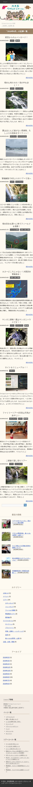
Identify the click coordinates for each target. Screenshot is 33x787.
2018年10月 (6, 670)
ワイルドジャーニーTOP (9, 23)
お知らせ (12, 370)
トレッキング (19, 88)
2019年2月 (6, 664)
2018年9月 (6, 674)
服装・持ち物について (12, 719)
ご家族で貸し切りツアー (16, 461)
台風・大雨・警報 (25, 229)
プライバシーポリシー (12, 726)
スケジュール (9, 731)
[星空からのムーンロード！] (16, 59)
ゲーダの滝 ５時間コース (13, 746)
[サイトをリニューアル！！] (16, 389)
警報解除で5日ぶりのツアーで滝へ (16, 178)
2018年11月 (6, 667)
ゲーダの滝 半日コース (12, 744)
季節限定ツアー (10, 614)
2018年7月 (6, 680)
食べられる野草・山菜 (12, 638)
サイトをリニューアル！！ (16, 367)
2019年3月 (6, 661)
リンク (8, 729)
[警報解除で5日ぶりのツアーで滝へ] (16, 200)
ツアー (12, 40)
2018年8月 (6, 677)
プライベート (19, 325)
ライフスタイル (22, 136)
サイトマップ (9, 724)
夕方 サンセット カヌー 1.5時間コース (16, 755)
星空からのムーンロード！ (16, 37)
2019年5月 (6, 657)
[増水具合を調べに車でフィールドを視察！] (16, 248)
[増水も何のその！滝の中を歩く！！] (16, 107)
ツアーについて (10, 717)
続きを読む (29, 77)
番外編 (17, 40)
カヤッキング (13, 418)
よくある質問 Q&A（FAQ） (13, 721)
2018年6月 (6, 683)
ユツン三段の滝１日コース (13, 748)
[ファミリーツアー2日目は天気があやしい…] (16, 437)
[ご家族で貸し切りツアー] (16, 483)
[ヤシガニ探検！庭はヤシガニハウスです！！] (16, 344)
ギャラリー (9, 733)
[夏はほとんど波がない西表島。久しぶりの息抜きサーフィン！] (16, 155)
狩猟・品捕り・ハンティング (14, 631)
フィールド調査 (14, 229)
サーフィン (13, 136)
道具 (6, 635)
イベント (6, 596)
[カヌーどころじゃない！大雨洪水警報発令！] (16, 296)
